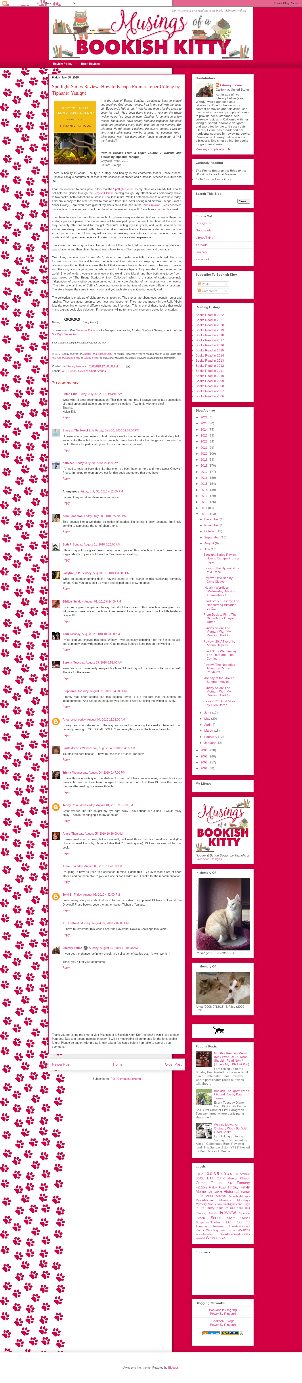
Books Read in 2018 (210, 335)
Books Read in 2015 (210, 350)
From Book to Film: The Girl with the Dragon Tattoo (220, 618)
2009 (204, 750)
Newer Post (61, 1064)
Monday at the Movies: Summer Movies (219, 679)
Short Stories (97, 371)
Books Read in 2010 (210, 376)
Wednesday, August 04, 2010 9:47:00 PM (98, 772)
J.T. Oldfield (71, 923)
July (207, 549)
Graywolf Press (104, 193)
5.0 (236, 1174)
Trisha (67, 772)
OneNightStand (232, 1204)
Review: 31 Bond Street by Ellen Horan (219, 703)
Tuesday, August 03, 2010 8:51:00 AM (97, 662)
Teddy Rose (70, 805)
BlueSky (201, 252)
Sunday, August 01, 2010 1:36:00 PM (106, 573)
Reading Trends (207, 1213)
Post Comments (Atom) (126, 1078)
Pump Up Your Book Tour (233, 1207)
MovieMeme (204, 1200)
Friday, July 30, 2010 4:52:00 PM (101, 491)
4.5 (229, 1174)
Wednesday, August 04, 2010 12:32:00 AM (98, 719)
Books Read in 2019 (210, 330)
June (208, 712)
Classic (245, 1178)
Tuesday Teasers (210, 1226)
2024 (204, 429)
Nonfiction (215, 1204)
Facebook (203, 259)
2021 (204, 447)
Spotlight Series (123, 189)
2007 (204, 762)
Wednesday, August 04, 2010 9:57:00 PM (106, 805)
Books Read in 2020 (210, 325)
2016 (204, 477)
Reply (66, 417)
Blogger (173, 1367)
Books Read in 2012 (210, 365)
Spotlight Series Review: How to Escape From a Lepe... (221, 558)
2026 (204, 417)
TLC (227, 1222)
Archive (245, 1174)
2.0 (198, 1174)
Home (117, 1064)
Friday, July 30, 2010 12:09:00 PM (117, 430)
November (212, 525)
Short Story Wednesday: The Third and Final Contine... (220, 654)
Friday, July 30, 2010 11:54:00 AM (100, 394)
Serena (67, 662)
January (210, 742)
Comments (209, 291)
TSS (238, 1222)
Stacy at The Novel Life (78, 430)
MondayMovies (239, 1196)
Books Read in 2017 (210, 340)
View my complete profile (213, 149)
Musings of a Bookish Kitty (97, 354)
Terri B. (68, 894)
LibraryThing (204, 237)
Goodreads (203, 230)
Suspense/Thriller (208, 1222)
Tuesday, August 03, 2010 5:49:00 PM (102, 691)
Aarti (66, 634)
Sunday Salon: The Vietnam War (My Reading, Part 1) (217, 691)
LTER (199, 1196)
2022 (204, 441)
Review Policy (62, 63)
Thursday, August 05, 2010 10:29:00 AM (97, 833)
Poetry (209, 1207)
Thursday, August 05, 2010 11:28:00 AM (96, 866)
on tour (161, 209)
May (207, 718)
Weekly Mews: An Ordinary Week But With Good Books (231, 1128)
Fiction (72, 371)
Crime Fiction (209, 1183)
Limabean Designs (209, 859)
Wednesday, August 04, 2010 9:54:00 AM (108, 748)
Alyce (66, 833)
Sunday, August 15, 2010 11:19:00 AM (113, 948)
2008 (204, 756)
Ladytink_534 (71, 573)
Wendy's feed (91, 358)
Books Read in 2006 (210, 396)
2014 (204, 490)
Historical (231, 1192)
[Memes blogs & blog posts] (211, 1333)
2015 (204, 483)
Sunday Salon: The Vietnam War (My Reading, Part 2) (217, 631)
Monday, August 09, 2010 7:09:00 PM (104, 923)
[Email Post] (127, 366)
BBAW (200, 1178)
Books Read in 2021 (210, 320)
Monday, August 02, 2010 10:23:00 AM (95, 634)
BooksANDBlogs (223, 1321)
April (207, 724)
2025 (204, 423)
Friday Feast (217, 1187)
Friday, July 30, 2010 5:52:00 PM (105, 516)
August (209, 543)
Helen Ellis (70, 394)
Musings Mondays (234, 1200)
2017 (204, 471)
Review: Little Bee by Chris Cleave (218, 579)
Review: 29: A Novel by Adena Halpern (219, 643)
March (209, 730)
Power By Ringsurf (223, 1313)
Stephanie (69, 691)
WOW (231, 1230)
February (211, 736)
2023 (204, 435)
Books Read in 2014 (210, 355)
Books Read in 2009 (210, 381)
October (210, 531)
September (212, 537)
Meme (221, 1196)
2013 (204, 496)
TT (248, 1222)
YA (223, 1238)
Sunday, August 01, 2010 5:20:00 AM (96, 544)
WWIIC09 (244, 1230)
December (212, 519)
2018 (204, 465)
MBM (209, 1196)
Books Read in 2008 (210, 386)
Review (82, 371)
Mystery (201, 1204)
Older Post (173, 1064)
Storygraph (203, 223)
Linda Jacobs (72, 748)
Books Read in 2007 (210, 391)
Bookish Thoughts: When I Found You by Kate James (231, 1094)
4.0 (64, 371)
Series (216, 1218)
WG (223, 1230)
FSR (229, 1183)
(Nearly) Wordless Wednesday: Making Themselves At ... (219, 591)
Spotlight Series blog (65, 334)
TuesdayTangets (239, 1226)
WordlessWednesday (235, 1234)
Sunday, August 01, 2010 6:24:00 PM (97, 601)
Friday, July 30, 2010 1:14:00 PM (97, 463)
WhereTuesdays (205, 1234)
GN (210, 1192)
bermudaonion (73, 516)
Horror (245, 1192)
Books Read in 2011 (210, 370)
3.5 (216, 1174)
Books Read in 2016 (210, 345)
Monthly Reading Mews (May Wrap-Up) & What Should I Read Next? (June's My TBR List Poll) (231, 1058)
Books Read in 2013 (210, 360)
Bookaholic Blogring (223, 1310)
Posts (205, 284)
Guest (218, 1192)
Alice (66, 719)
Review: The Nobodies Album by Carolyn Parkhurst (219, 668)
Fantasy (243, 1183)
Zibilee (67, 601)
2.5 (203, 1174)
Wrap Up (213, 1238)
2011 (204, 508)
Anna (66, 866)
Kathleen (69, 463)
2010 (204, 514)
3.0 (209, 1174)
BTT (210, 1178)
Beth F (67, 544)
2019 (204, 459)
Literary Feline (72, 948)
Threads (201, 245)
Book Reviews (90, 63)
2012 (204, 502)
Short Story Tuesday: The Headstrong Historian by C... (221, 604)
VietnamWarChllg (207, 1230)
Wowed (200, 1238)
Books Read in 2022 (210, 315)
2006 (204, 768)
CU (219, 1178)
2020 (204, 453)
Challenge (230, 1178)
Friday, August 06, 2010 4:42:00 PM (97, 894)
